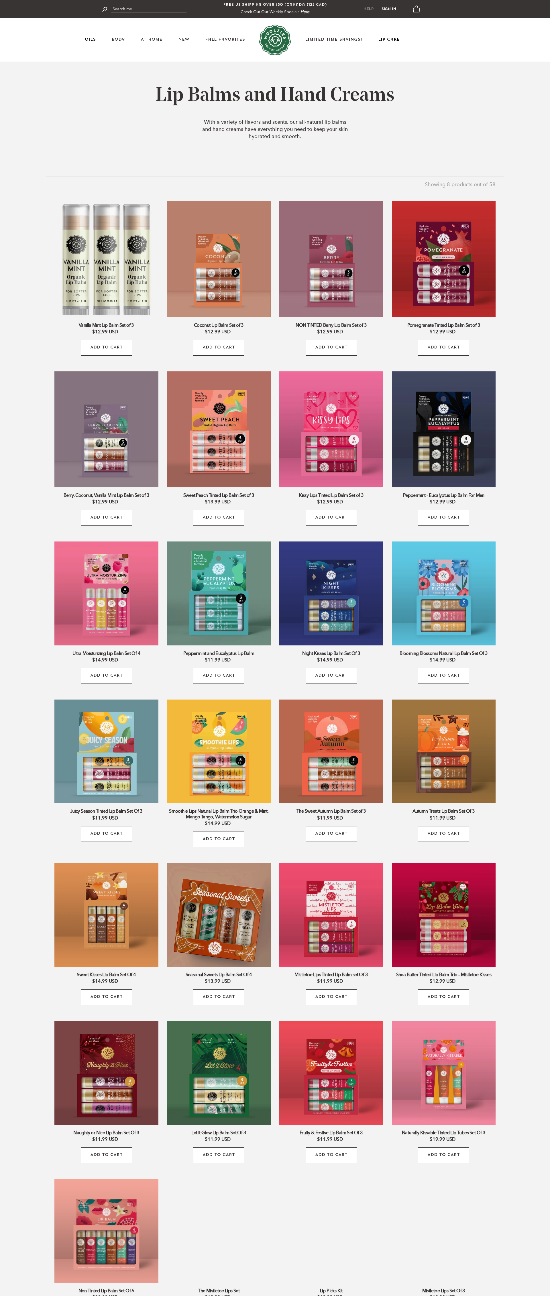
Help (368, 9)
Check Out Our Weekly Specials (275, 12)
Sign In (389, 9)
